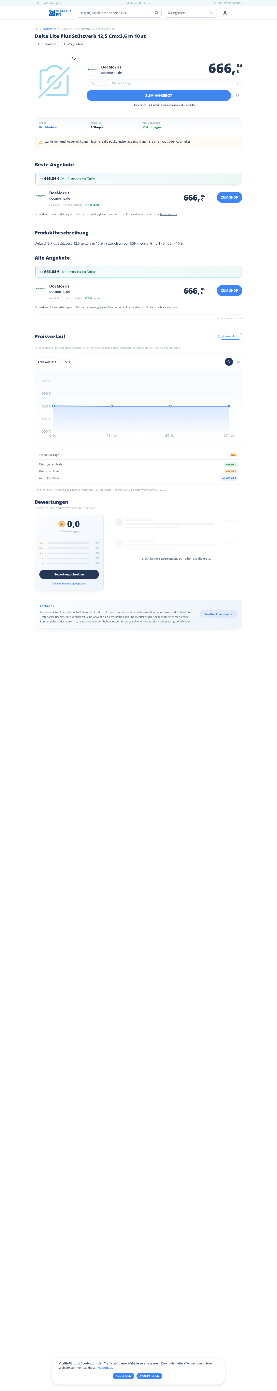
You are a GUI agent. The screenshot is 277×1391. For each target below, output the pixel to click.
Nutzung (104, 1368)
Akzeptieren (149, 1375)
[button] (164, 83)
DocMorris (111, 67)
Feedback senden (216, 614)
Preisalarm (49, 44)
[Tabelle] (238, 362)
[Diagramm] (229, 362)
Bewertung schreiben (69, 574)
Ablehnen (123, 1375)
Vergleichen (75, 44)
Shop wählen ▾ (47, 362)
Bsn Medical (48, 127)
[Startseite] (37, 29)
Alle (67, 362)
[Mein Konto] (225, 13)
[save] (74, 58)
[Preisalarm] (237, 95)
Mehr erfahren (168, 214)
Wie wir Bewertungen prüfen (69, 583)
